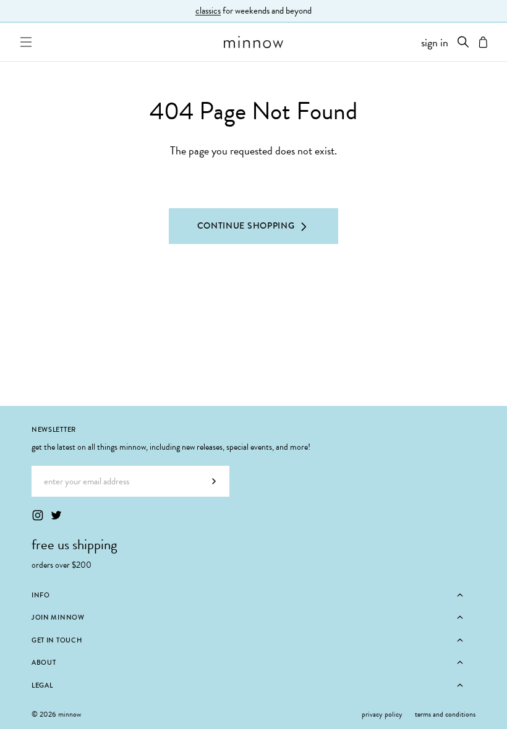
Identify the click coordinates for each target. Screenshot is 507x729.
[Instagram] (38, 515)
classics (208, 10)
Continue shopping (246, 225)
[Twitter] (56, 515)
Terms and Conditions (445, 714)
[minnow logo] (253, 42)
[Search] (463, 42)
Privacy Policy (382, 714)
